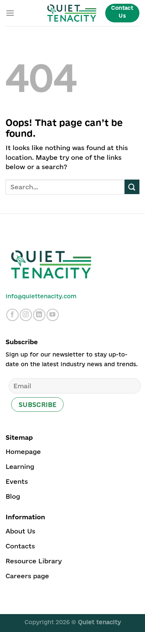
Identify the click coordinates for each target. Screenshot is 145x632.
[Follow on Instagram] (26, 315)
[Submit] (132, 187)
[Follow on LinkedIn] (39, 315)
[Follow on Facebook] (12, 315)
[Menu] (10, 13)
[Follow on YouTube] (52, 315)
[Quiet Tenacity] (72, 13)
